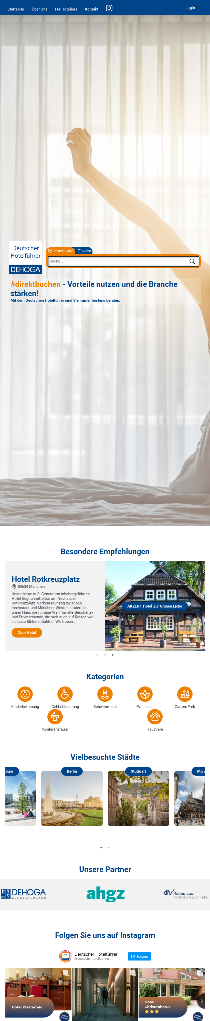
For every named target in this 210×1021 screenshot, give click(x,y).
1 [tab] (97, 655)
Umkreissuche (63, 251)
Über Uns (39, 9)
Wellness (145, 706)
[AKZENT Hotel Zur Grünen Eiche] (55, 650)
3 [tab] (112, 655)
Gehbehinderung (65, 706)
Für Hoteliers (66, 9)
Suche (86, 251)
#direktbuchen (35, 284)
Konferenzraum (55, 729)
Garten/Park (185, 706)
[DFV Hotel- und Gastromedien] (174, 894)
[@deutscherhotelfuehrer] (65, 956)
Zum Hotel (127, 639)
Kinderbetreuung (25, 706)
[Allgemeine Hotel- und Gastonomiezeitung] (105, 894)
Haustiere (154, 729)
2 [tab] (105, 655)
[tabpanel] (105, 606)
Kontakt (91, 9)
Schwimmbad (105, 706)
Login (190, 7)
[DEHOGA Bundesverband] (35, 894)
